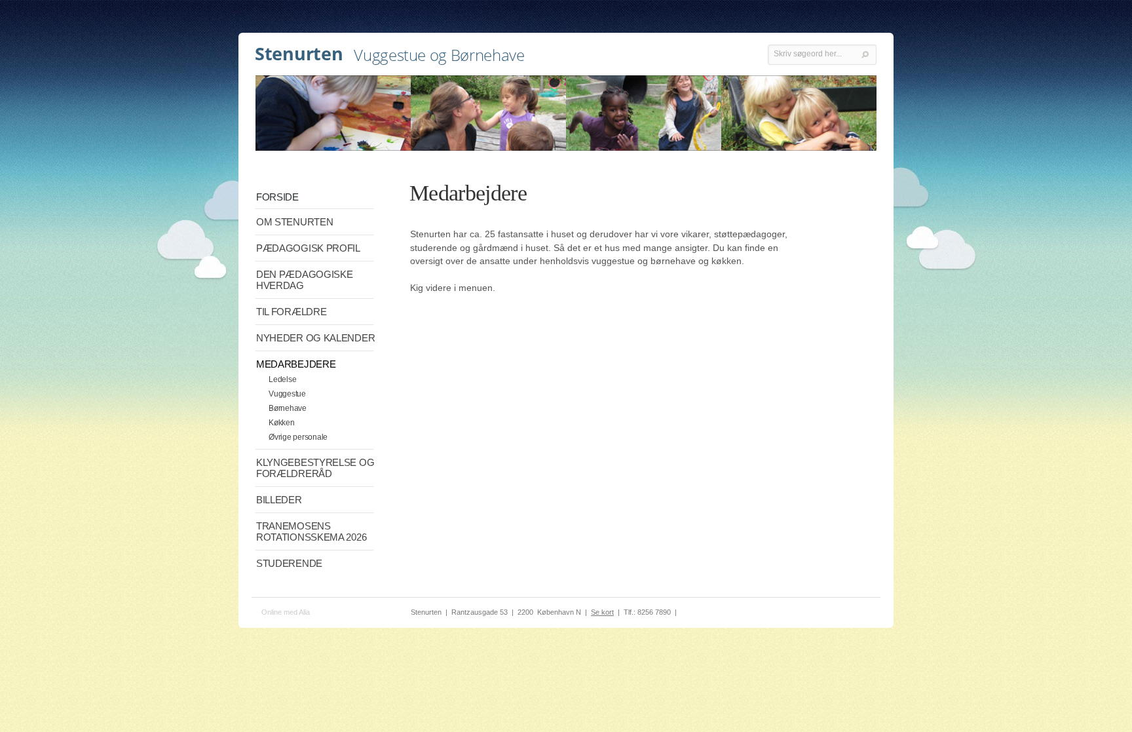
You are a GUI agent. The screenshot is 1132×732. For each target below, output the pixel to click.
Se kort (602, 612)
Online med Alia (285, 612)
